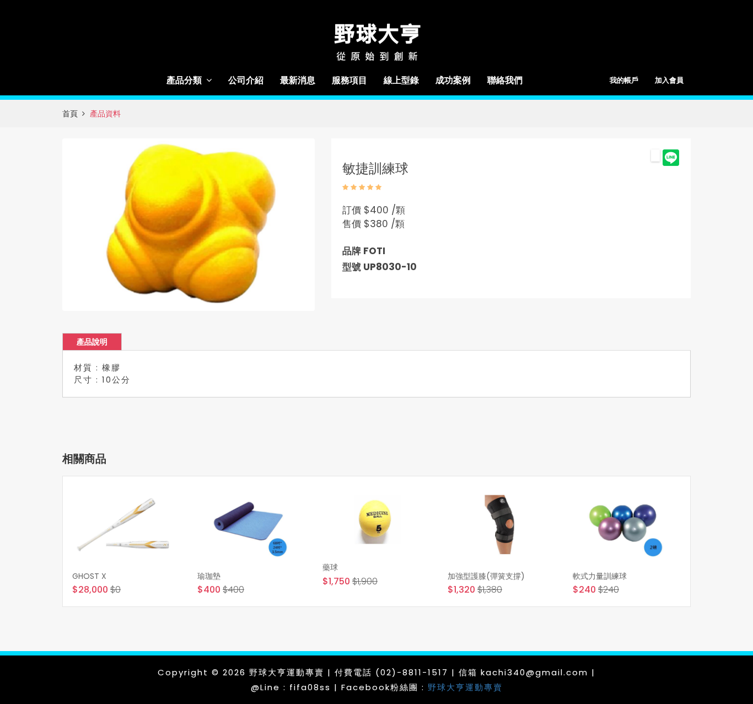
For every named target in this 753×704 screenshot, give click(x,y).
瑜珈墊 (208, 576)
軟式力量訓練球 (600, 576)
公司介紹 (245, 80)
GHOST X (89, 576)
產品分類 (184, 80)
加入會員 (669, 80)
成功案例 (453, 80)
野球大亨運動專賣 (465, 687)
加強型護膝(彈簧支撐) (486, 576)
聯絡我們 (505, 80)
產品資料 (105, 113)
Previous (48, 224)
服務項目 (349, 80)
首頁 (70, 113)
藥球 (330, 567)
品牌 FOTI (363, 250)
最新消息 (297, 80)
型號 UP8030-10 (379, 266)
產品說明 (92, 341)
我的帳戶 (624, 80)
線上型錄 (401, 80)
